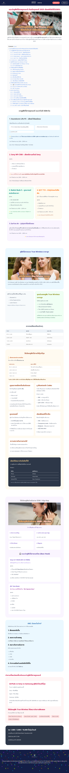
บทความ (40, 3)
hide (15, 46)
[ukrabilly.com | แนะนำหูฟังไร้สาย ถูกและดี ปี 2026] (15, 3)
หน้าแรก (34, 3)
